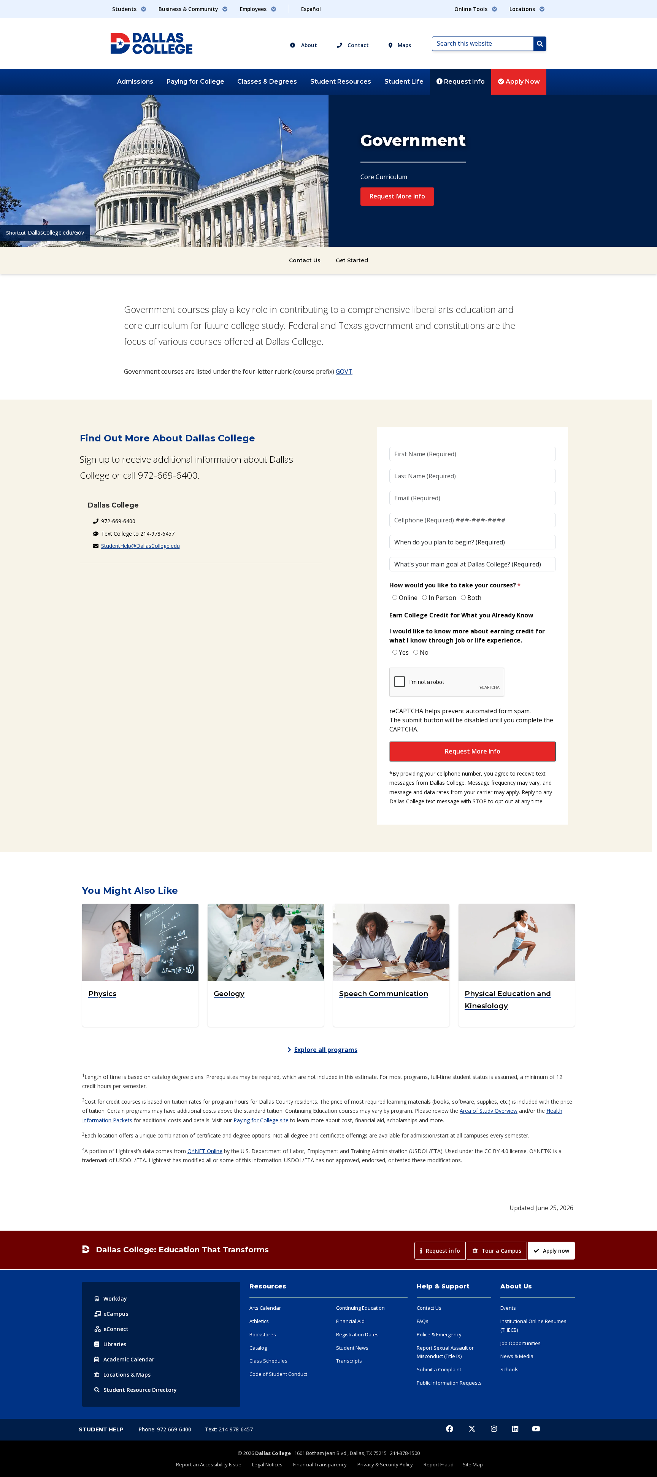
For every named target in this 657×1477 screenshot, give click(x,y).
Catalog (258, 1347)
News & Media (516, 1356)
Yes (404, 652)
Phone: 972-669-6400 (165, 1429)
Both (474, 597)
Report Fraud (439, 1464)
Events (508, 1307)
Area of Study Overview (488, 1110)
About (308, 45)
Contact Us (305, 260)
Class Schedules (268, 1360)
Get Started (352, 260)
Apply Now (522, 81)
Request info (443, 1250)
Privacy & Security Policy (385, 1464)
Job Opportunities (520, 1343)
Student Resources (340, 81)
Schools (509, 1369)
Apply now (556, 1250)
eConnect (116, 1329)
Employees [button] (254, 9)
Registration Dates (357, 1334)
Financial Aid (350, 1321)
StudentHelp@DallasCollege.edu (140, 545)
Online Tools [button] (471, 9)
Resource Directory (140, 1389)
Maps (403, 45)
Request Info (464, 81)
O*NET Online (204, 1151)
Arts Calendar (265, 1307)
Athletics (259, 1321)
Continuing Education (360, 1307)
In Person (442, 597)
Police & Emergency (439, 1334)
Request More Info (397, 196)
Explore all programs (325, 1049)
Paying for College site (261, 1120)
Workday (115, 1298)
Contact (357, 45)
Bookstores (262, 1334)
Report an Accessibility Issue (208, 1464)
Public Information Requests (449, 1382)
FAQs (422, 1321)
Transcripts (349, 1360)
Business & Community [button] (189, 9)
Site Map (473, 1464)
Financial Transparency (320, 1464)
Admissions (135, 81)
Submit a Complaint (439, 1369)
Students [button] (125, 9)
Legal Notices (267, 1464)
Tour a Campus (501, 1250)
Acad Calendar (128, 1359)
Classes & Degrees (267, 81)
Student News (352, 1347)
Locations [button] (522, 9)
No (424, 652)
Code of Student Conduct (278, 1374)
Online (408, 597)
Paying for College (195, 81)
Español (311, 9)
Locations (127, 1374)
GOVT (344, 371)
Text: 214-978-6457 (229, 1429)
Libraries (114, 1344)
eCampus (115, 1313)
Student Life (404, 81)
